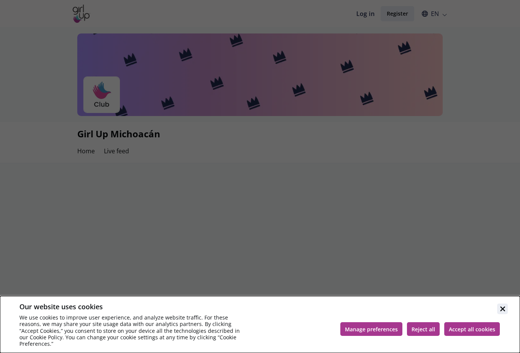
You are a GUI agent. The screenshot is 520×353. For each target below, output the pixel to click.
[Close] (502, 309)
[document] (260, 324)
